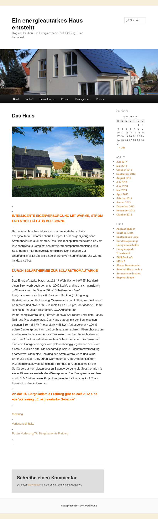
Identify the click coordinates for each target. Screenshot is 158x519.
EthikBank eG (124, 257)
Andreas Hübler (125, 229)
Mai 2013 (121, 190)
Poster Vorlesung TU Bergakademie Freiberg (40, 433)
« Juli (122, 147)
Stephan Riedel (125, 277)
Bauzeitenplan (47, 99)
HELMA (120, 261)
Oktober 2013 (124, 170)
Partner (100, 99)
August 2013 (123, 178)
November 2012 (125, 210)
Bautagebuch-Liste (127, 237)
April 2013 (122, 194)
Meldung (17, 414)
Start (16, 99)
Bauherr (29, 99)
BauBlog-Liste (124, 233)
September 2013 (125, 174)
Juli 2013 (121, 182)
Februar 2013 (124, 198)
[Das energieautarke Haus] (58, 196)
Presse (65, 99)
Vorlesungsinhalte (23, 423)
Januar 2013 (123, 202)
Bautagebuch (82, 99)
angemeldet (33, 484)
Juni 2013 (122, 186)
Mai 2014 (121, 166)
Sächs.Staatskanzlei (128, 265)
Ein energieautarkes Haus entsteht (47, 23)
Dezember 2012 (125, 206)
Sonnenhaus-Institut (128, 273)
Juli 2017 (121, 161)
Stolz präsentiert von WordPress (79, 505)
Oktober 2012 (124, 214)
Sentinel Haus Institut (129, 269)
